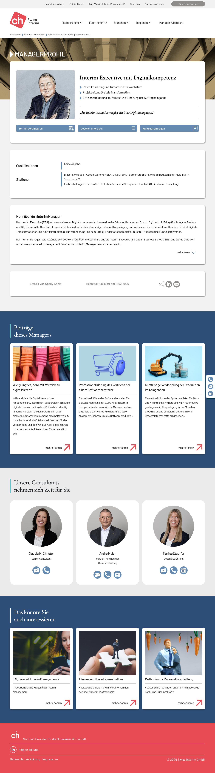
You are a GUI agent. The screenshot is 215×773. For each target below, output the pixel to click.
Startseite (15, 34)
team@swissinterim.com (210, 386)
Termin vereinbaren (31, 128)
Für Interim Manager (188, 3)
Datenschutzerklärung (25, 759)
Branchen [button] (119, 22)
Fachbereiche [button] (70, 22)
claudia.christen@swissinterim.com (36, 570)
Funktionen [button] (96, 22)
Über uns (135, 3)
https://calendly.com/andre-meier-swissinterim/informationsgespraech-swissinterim (118, 575)
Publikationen (76, 3)
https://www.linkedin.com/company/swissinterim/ (210, 393)
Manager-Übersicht (171, 22)
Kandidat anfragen (154, 128)
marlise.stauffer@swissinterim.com (163, 570)
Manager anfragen (154, 3)
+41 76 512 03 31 (46, 570)
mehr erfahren (53, 447)
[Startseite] (24, 20)
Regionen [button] (142, 22)
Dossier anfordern (91, 128)
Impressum (50, 759)
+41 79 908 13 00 (174, 570)
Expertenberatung (54, 3)
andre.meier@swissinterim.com (97, 575)
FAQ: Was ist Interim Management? (107, 3)
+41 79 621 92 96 (107, 575)
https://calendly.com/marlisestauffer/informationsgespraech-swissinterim (184, 570)
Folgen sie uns (28, 749)
